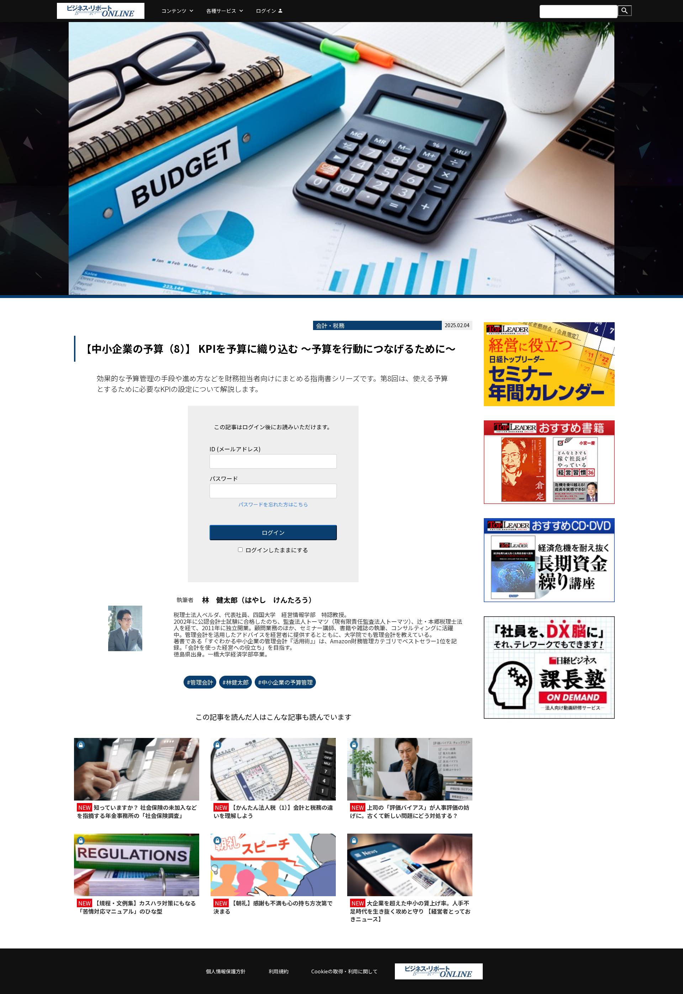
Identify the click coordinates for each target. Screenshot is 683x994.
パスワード (224, 478)
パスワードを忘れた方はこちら (273, 504)
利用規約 (278, 971)
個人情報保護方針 (226, 971)
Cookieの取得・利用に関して (344, 971)
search (624, 10)
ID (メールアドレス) (235, 449)
